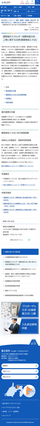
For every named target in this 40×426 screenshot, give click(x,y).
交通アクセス (6, 371)
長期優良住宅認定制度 (12, 281)
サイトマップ (6, 415)
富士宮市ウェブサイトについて (12, 403)
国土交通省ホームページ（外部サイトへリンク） (17, 166)
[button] (22, 2)
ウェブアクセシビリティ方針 (11, 407)
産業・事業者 (20, 20)
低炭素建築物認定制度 (12, 286)
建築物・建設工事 (30, 20)
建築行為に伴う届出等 (19, 22)
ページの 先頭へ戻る (33, 343)
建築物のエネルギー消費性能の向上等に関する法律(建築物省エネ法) (20, 263)
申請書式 (9, 98)
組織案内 (5, 365)
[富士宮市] (6, 2)
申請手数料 (9, 102)
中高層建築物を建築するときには (16, 257)
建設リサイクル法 (11, 290)
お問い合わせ (7, 377)
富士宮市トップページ (7, 20)
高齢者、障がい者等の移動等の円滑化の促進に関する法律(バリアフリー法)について (20, 275)
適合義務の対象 (11, 91)
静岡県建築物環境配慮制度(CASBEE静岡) (19, 295)
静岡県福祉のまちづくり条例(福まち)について (20, 269)
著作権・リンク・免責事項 (10, 411)
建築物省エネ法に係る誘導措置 (16, 94)
